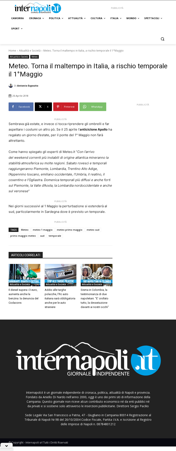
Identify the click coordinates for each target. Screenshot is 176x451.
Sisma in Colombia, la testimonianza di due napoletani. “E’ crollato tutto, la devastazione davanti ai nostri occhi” (95, 298)
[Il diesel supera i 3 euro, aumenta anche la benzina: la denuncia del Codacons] (24, 275)
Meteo (35, 56)
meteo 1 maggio (43, 229)
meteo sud (93, 229)
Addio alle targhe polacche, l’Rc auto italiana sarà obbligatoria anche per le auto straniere (60, 298)
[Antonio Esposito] (11, 86)
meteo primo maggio (69, 229)
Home (12, 50)
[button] (162, 39)
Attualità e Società (30, 50)
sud (42, 235)
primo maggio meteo (23, 235)
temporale (55, 235)
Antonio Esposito (27, 85)
